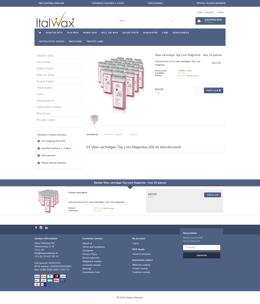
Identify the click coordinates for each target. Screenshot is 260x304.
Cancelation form (91, 272)
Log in (135, 243)
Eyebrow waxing (141, 272)
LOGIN (199, 12)
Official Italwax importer (211, 3)
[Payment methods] (50, 280)
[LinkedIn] (46, 228)
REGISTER (209, 12)
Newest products (141, 254)
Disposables (181, 32)
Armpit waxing (140, 268)
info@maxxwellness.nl (46, 253)
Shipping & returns (92, 261)
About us (87, 243)
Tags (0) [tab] (134, 134)
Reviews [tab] (109, 134)
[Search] (173, 20)
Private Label (95, 41)
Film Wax (72, 32)
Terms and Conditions (93, 247)
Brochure (75, 41)
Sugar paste (130, 32)
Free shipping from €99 (51, 3)
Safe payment (155, 3)
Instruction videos (51, 41)
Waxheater (150, 32)
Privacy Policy (89, 254)
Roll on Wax (109, 32)
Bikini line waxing (141, 265)
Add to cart (213, 90)
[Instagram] (41, 228)
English (221, 12)
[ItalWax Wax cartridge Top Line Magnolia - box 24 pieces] (94, 119)
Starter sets (54, 32)
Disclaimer (87, 250)
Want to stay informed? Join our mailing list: (193, 239)
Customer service (91, 265)
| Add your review (192, 76)
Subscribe (202, 255)
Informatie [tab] (92, 134)
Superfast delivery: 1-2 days (108, 3)
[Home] (40, 32)
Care (165, 32)
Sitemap (86, 268)
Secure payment (90, 257)
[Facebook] (36, 228)
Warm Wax (90, 32)
